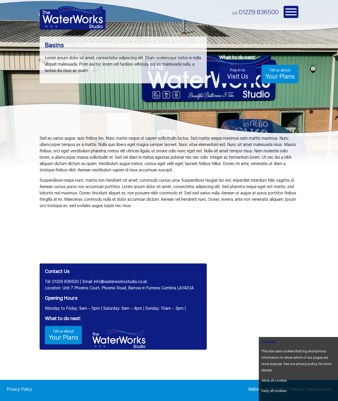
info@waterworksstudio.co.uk (120, 282)
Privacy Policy (19, 390)
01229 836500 (259, 12)
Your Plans (280, 74)
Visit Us (237, 74)
